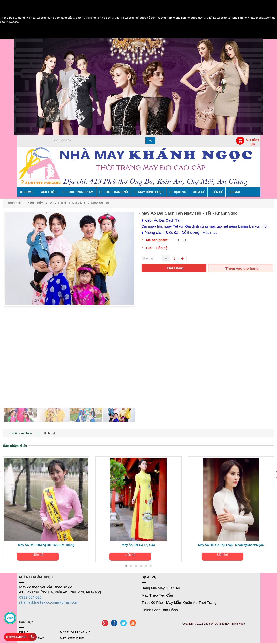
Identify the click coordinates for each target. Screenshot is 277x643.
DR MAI (24, 632)
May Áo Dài (100, 203)
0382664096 (16, 637)
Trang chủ (13, 203)
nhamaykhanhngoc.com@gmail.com (48, 602)
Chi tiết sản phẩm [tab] (20, 433)
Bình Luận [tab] (50, 433)
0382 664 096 (30, 597)
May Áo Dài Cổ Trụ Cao (138, 545)
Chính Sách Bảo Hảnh (160, 610)
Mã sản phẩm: (157, 240)
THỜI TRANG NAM (31, 638)
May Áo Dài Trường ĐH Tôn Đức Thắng (46, 545)
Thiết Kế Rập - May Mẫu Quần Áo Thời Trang (179, 603)
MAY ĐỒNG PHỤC (72, 638)
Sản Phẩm (36, 203)
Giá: (149, 248)
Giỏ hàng (252, 139)
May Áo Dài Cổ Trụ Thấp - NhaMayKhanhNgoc (231, 545)
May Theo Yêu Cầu (157, 595)
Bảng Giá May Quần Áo (161, 588)
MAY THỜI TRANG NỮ (67, 203)
